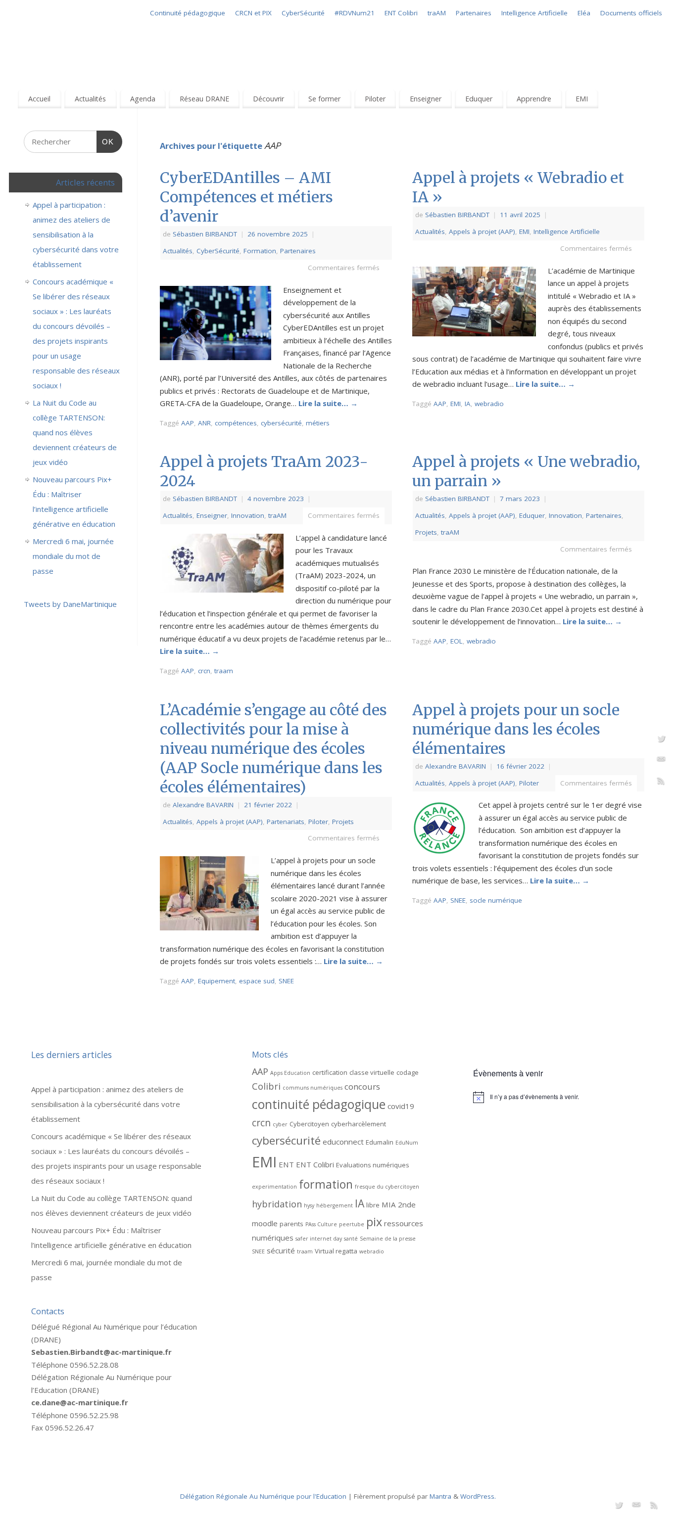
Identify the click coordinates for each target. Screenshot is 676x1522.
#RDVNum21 (355, 12)
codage (407, 1072)
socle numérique (496, 900)
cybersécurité (281, 422)
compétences (236, 422)
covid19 (400, 1106)
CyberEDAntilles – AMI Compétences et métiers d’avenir (246, 197)
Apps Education (290, 1072)
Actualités (90, 98)
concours (362, 1086)
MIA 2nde (399, 1204)
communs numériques (312, 1087)
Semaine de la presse (388, 1238)
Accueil (39, 98)
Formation (259, 250)
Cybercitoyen (309, 1123)
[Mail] (661, 761)
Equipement (216, 980)
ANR (204, 422)
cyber (280, 1124)
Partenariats (285, 821)
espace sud (257, 980)
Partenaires (473, 12)
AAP (187, 422)
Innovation (247, 515)
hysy (309, 1205)
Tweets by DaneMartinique (70, 604)
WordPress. (478, 1496)
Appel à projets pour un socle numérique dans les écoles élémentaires (516, 729)
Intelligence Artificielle (534, 12)
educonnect (343, 1142)
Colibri (266, 1086)
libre (373, 1204)
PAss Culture (321, 1224)
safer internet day (318, 1238)
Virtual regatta (336, 1250)
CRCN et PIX (253, 12)
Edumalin (379, 1142)
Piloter (375, 98)
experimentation (274, 1186)
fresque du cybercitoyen (387, 1186)
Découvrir (268, 98)
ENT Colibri (401, 12)
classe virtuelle (371, 1072)
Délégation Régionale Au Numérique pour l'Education (263, 1496)
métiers (318, 422)
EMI (582, 98)
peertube (351, 1224)
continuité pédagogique (319, 1104)
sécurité (281, 1250)
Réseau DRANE (204, 98)
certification (329, 1072)
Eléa (584, 12)
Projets (426, 532)
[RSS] (661, 782)
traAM (437, 12)
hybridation (277, 1204)
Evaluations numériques (372, 1164)
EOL (456, 641)
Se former (324, 98)
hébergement (334, 1205)
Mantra (440, 1496)
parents (291, 1223)
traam (223, 670)
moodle (265, 1223)
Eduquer (478, 98)
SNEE (286, 980)
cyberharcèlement (358, 1123)
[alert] (559, 1097)
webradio (489, 403)
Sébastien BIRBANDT (205, 234)
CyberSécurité (303, 12)
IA (468, 403)
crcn (204, 670)
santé (351, 1238)
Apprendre (534, 98)
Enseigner (425, 98)
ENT (286, 1164)
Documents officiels (631, 12)
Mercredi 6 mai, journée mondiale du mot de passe (73, 556)
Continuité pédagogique (187, 12)
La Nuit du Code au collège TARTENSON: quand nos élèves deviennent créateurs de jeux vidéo (75, 432)
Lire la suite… (328, 403)
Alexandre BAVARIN (203, 804)
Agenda (142, 98)
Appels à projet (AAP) (482, 231)
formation (326, 1184)
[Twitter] (661, 740)
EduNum (406, 1142)
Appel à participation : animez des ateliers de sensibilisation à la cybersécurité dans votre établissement (76, 234)
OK (105, 141)
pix (374, 1222)
